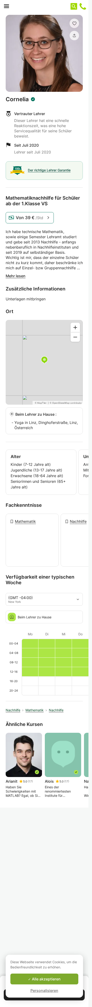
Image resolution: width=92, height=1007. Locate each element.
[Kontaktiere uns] (82, 6)
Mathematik (25, 521)
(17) (30, 781)
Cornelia (17, 99)
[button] (74, 23)
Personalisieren (44, 990)
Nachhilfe (78, 521)
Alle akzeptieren (46, 979)
